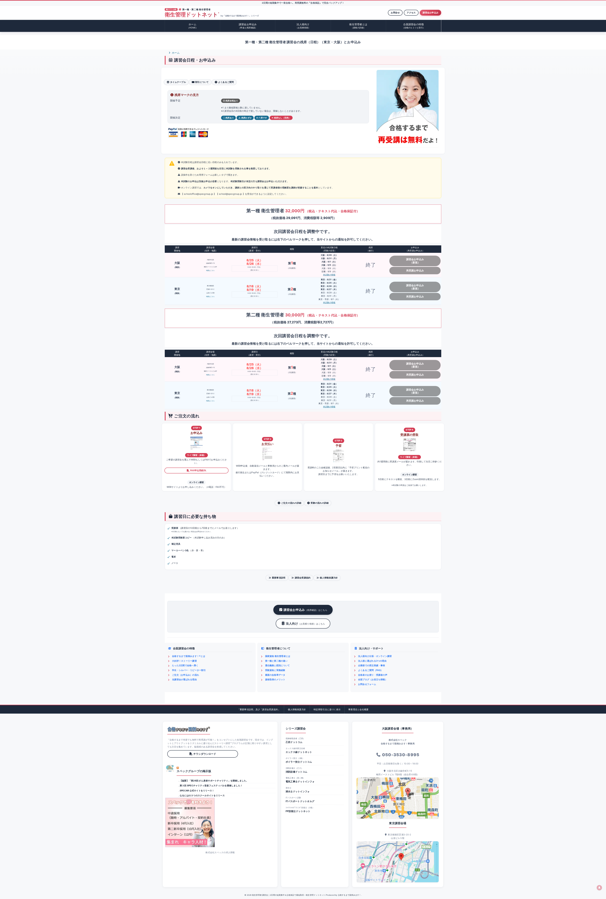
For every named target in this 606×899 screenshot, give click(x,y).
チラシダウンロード (204, 753)
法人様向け (303, 26)
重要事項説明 (278, 577)
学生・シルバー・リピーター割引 (189, 670)
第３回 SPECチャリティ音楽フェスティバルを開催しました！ (211, 785)
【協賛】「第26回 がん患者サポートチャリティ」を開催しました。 (214, 780)
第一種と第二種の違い (276, 660)
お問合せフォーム (367, 684)
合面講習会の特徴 (413, 26)
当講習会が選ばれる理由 (184, 679)
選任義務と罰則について (277, 665)
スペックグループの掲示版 (194, 771)
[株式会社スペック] (170, 768)
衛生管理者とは (358, 26)
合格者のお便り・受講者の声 (372, 675)
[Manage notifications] (599, 887)
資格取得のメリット (275, 679)
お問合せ (395, 12)
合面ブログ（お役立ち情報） (372, 679)
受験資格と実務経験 (275, 670)
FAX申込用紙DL (198, 470)
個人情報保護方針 (329, 577)
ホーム (192, 26)
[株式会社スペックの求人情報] (220, 822)
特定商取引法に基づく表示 (327, 709)
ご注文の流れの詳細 (291, 502)
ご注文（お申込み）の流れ (185, 675)
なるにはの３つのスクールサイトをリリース (202, 795)
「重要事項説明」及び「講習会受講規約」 (259, 709)
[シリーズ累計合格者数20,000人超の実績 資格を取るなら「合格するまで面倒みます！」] (188, 729)
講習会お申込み (430, 12)
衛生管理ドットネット (192, 15)
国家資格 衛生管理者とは (277, 656)
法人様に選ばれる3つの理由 (372, 660)
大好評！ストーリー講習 (184, 660)
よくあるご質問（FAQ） (370, 670)
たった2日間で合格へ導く (185, 665)
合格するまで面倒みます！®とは (188, 656)
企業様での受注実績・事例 (371, 665)
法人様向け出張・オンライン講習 (375, 656)
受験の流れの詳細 (320, 502)
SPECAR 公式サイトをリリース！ (197, 790)
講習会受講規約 (303, 577)
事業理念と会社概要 (358, 709)
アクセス (411, 12)
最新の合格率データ (275, 675)
